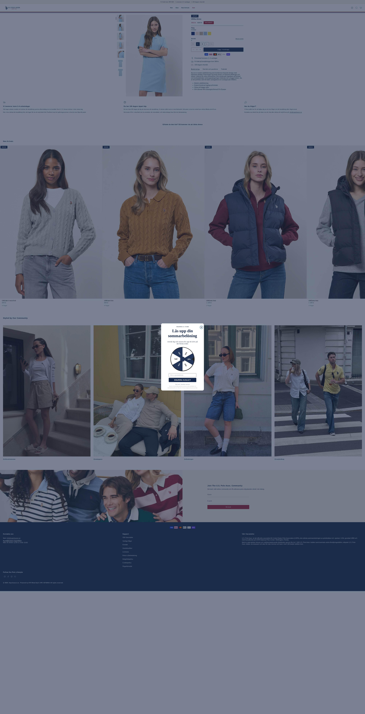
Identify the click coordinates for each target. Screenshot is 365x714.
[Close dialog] (201, 327)
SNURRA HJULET (182, 380)
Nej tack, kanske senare (182, 384)
